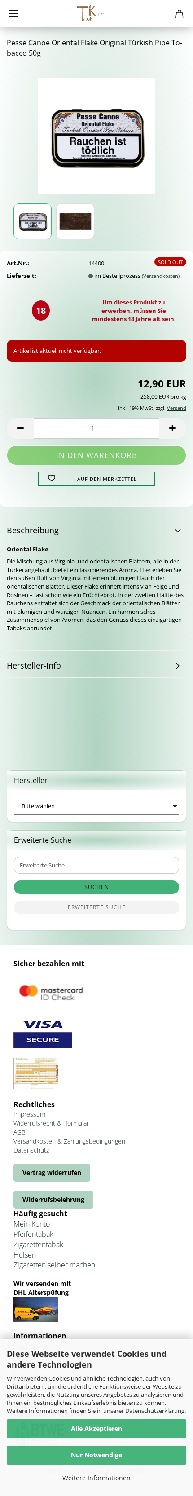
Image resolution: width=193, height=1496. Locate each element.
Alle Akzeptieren (96, 1428)
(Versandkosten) (161, 276)
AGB (19, 1132)
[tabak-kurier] (96, 13)
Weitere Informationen (96, 1478)
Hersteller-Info (34, 665)
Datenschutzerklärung (154, 1411)
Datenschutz (31, 1150)
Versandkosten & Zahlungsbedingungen (69, 1141)
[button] (20, 428)
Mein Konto (31, 1224)
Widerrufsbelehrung (53, 1199)
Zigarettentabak (38, 1245)
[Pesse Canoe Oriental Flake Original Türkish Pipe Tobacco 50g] (96, 133)
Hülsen (24, 1255)
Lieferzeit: (21, 276)
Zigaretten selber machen (54, 1265)
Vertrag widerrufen (51, 1172)
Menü (13, 13)
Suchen (96, 887)
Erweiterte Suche (97, 907)
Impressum (29, 1114)
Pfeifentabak (33, 1234)
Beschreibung (33, 530)
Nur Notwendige (96, 1455)
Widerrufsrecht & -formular (51, 1123)
